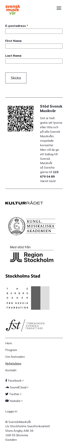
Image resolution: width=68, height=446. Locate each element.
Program (11, 350)
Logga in (11, 411)
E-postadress (15, 26)
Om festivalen (15, 357)
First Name (13, 41)
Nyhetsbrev (13, 363)
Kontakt (10, 370)
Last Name (13, 55)
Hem (8, 343)
